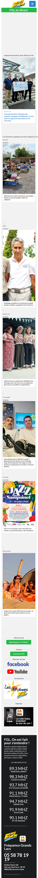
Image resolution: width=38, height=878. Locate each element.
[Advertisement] (19, 33)
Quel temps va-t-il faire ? (19, 642)
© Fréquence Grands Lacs (12, 874)
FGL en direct (19, 10)
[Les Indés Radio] (19, 716)
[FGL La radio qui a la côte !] (19, 5)
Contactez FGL (19, 654)
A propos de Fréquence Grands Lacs (15, 826)
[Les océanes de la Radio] (19, 690)
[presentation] (3, 222)
